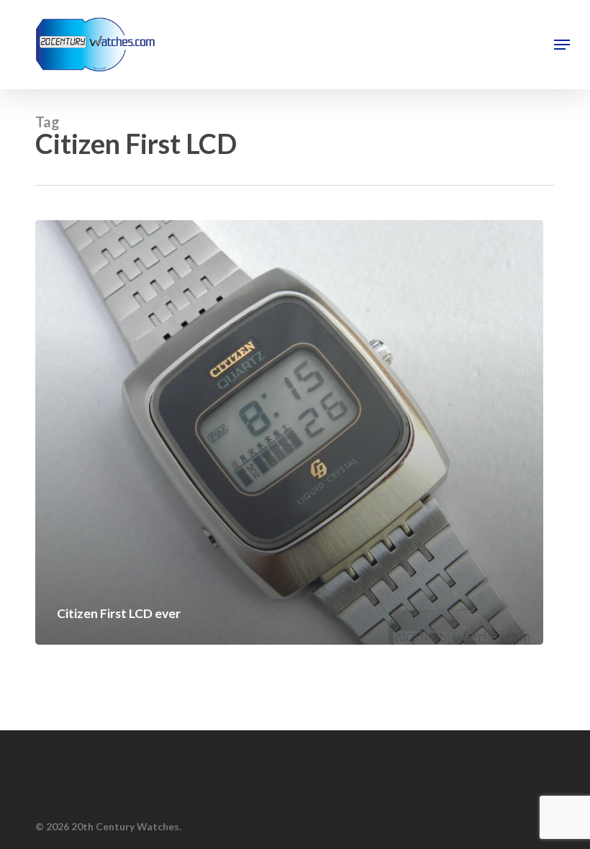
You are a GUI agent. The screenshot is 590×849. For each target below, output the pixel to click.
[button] (562, 44)
